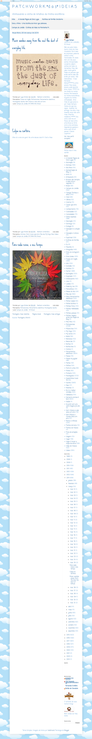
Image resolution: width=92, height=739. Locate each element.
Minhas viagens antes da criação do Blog (72, 317)
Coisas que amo (34, 234)
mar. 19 (73, 544)
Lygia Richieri (69, 40)
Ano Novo (69, 167)
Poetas (68, 363)
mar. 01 (73, 489)
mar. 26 (73, 587)
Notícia (68, 344)
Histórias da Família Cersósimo (52, 19)
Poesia (68, 356)
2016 (68, 638)
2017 (68, 641)
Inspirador (69, 276)
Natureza (69, 339)
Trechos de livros (71, 425)
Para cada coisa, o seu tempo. (27, 244)
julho (70, 616)
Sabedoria (69, 395)
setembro (71, 622)
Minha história (71, 303)
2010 (68, 465)
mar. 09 (73, 514)
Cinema (68, 202)
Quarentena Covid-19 (72, 379)
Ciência (68, 200)
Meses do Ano (70, 291)
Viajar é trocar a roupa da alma (71, 442)
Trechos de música (72, 428)
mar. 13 (73, 526)
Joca (67, 281)
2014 (68, 478)
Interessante (70, 279)
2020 (68, 650)
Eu (67, 244)
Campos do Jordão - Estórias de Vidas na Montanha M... (30, 27)
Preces (68, 371)
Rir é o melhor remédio (71, 391)
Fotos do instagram (72, 252)
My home (69, 334)
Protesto (69, 373)
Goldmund (51, 730)
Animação (69, 162)
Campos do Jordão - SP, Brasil (25, 310)
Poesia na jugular (71, 358)
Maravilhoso (70, 289)
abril (70, 606)
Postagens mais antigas (52, 314)
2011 (68, 468)
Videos (56, 234)
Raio (52, 234)
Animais (22, 234)
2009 (69, 462)
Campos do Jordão (72, 188)
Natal (68, 336)
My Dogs (48, 234)
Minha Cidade (70, 301)
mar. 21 (73, 550)
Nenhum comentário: (43, 97)
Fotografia (69, 249)
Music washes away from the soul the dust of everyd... (74, 580)
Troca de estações (71, 432)
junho (70, 613)
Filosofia (68, 247)
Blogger (66, 730)
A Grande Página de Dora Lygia (28, 19)
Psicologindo (16, 102)
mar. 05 (73, 501)
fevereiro (71, 483)
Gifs (67, 263)
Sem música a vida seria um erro (35, 102)
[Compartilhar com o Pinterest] (58, 97)
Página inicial (36, 314)
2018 (68, 644)
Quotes (23, 102)
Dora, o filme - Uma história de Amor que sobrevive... (29, 23)
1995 (68, 456)
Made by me (70, 286)
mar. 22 (73, 553)
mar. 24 (73, 559)
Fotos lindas (70, 256)
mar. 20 (73, 547)
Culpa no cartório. (21, 130)
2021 (68, 653)
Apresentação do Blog (71, 171)
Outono (68, 349)
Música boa (69, 329)
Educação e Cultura (72, 233)
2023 (68, 656)
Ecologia (68, 226)
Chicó (27, 234)
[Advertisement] (36, 116)
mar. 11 (72, 520)
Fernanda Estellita (71, 686)
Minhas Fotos (70, 306)
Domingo (69, 224)
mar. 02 (73, 492)
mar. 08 (73, 511)
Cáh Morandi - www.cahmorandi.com (71, 682)
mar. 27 (73, 590)
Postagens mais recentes (21, 314)
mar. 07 (73, 507)
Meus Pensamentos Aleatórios (72, 298)
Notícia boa (69, 346)
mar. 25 (73, 562)
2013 (68, 475)
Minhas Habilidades (72, 309)
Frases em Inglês (25, 99)
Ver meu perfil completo (69, 137)
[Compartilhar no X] (56, 97)
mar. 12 (73, 523)
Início (13, 19)
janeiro (70, 480)
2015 (68, 635)
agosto (70, 619)
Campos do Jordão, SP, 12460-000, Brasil (28, 104)
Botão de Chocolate (71, 688)
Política (68, 365)
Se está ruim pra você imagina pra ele (73, 405)
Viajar (68, 439)
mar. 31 (73, 603)
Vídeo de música (71, 446)
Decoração (69, 221)
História (68, 268)
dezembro (71, 631)
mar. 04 (73, 498)
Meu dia (42, 234)
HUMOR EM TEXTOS (69, 679)
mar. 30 (73, 600)
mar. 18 (73, 541)
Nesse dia (69, 341)
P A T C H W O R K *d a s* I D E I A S (44, 7)
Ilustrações (69, 274)
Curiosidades (70, 214)
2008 (68, 459)
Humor (68, 271)
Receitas (68, 388)
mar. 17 (73, 538)
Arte (67, 174)
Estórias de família (72, 240)
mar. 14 (73, 529)
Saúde (68, 401)
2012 (68, 471)
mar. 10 (73, 517)
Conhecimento (70, 209)
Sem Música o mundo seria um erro (71, 417)
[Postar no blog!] (54, 97)
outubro (71, 625)
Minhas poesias (71, 313)
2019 (68, 647)
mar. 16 (73, 535)
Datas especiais (71, 217)
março (70, 486)
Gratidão (69, 266)
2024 (68, 659)
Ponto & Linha (70, 368)
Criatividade (70, 212)
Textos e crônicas (71, 421)
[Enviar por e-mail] (53, 97)
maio (70, 610)
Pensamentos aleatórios (47, 99)
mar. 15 (73, 532)
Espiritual (69, 237)
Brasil (68, 186)
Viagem (68, 436)
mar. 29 (73, 597)
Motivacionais (35, 99)
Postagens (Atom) (24, 318)
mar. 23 (73, 556)
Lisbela (68, 284)
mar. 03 (73, 495)
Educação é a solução (73, 229)
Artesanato (70, 177)
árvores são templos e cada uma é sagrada (73, 181)
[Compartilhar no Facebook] (57, 97)
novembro (71, 628)
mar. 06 (73, 504)
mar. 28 (73, 593)
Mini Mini (69, 322)
